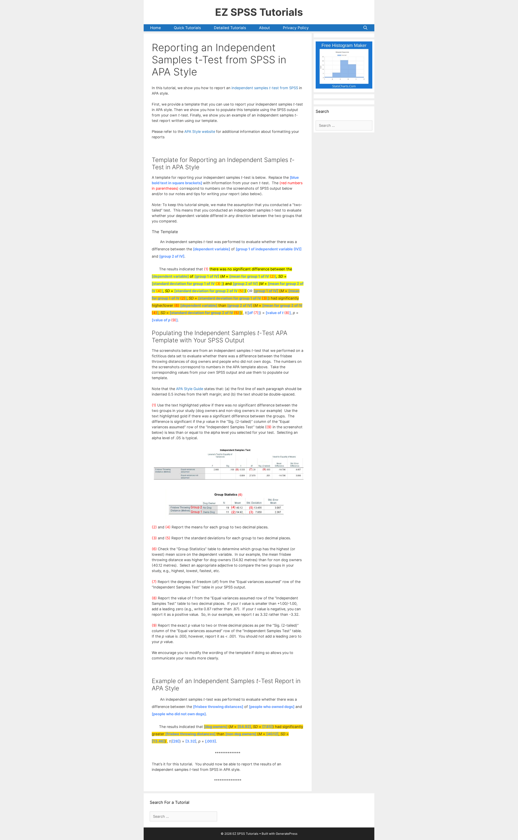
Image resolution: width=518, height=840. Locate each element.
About (264, 27)
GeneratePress (286, 834)
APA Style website (199, 131)
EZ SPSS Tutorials (259, 12)
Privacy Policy (296, 27)
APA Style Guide (189, 389)
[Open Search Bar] (365, 27)
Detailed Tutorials (230, 27)
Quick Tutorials (187, 27)
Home (155, 27)
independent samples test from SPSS (264, 88)
